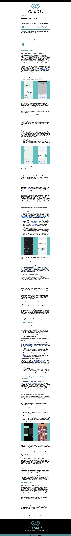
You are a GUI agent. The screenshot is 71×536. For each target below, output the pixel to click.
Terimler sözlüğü (33, 530)
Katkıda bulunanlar (39, 530)
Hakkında (25, 530)
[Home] (35, 6)
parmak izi (25, 135)
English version (37, 23)
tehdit (27, 479)
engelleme (40, 223)
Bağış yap (45, 530)
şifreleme (31, 55)
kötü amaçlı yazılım (45, 213)
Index (28, 530)
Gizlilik (39, 535)
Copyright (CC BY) (33, 535)
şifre (47, 135)
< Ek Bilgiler (23, 15)
